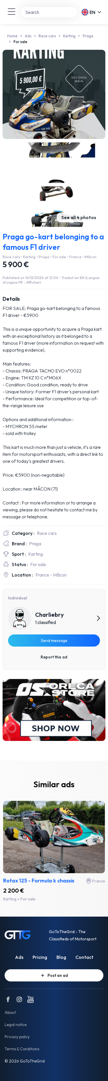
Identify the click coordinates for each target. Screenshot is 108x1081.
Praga (88, 36)
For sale (20, 41)
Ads (28, 36)
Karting (69, 36)
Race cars (47, 36)
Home (12, 36)
